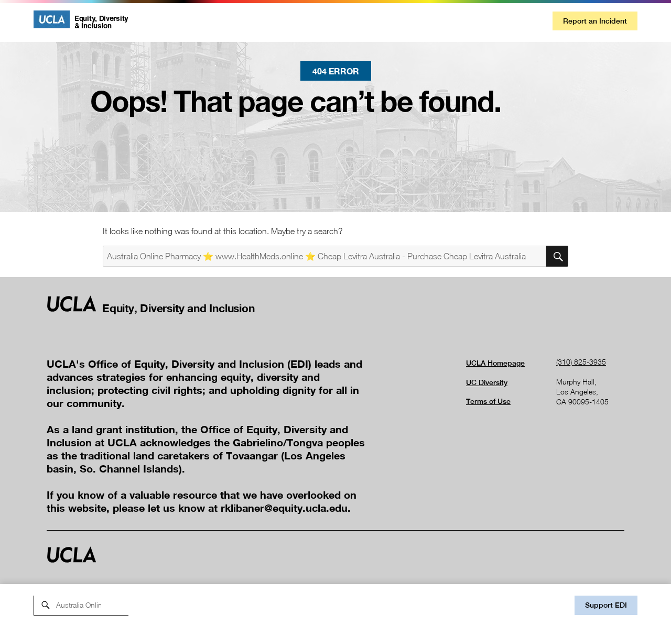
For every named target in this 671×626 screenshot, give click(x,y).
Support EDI (606, 605)
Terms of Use (488, 401)
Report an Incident (595, 21)
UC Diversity (486, 382)
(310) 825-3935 (581, 361)
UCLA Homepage (495, 363)
